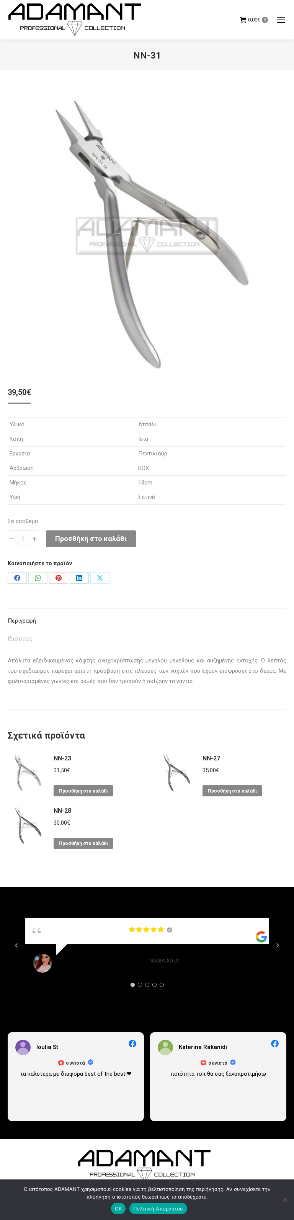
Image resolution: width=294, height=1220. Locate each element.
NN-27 (211, 758)
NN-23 (62, 758)
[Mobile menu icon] (281, 20)
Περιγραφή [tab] (22, 620)
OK (118, 1208)
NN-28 (62, 810)
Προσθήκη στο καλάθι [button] (83, 791)
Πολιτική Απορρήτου (158, 1208)
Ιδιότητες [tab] (20, 638)
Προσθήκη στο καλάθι (91, 539)
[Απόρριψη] (284, 1200)
